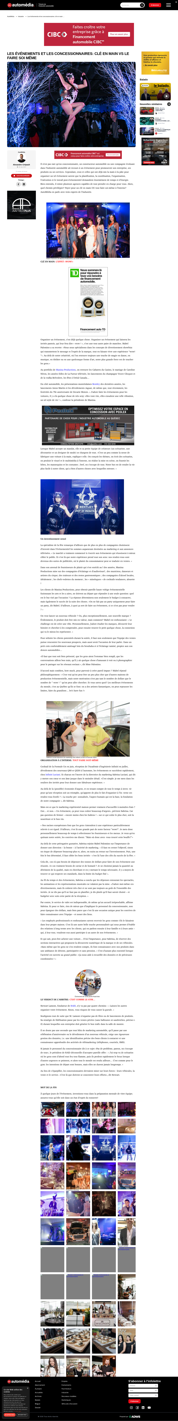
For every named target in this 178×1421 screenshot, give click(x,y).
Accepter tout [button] (9, 1415)
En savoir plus (17, 1411)
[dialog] (16, 1402)
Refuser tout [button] (22, 1415)
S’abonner (104, 717)
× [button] (27, 1388)
